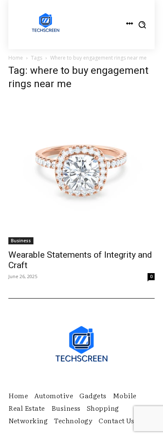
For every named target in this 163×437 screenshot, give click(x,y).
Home (15, 57)
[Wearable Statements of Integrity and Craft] (81, 171)
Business (21, 241)
